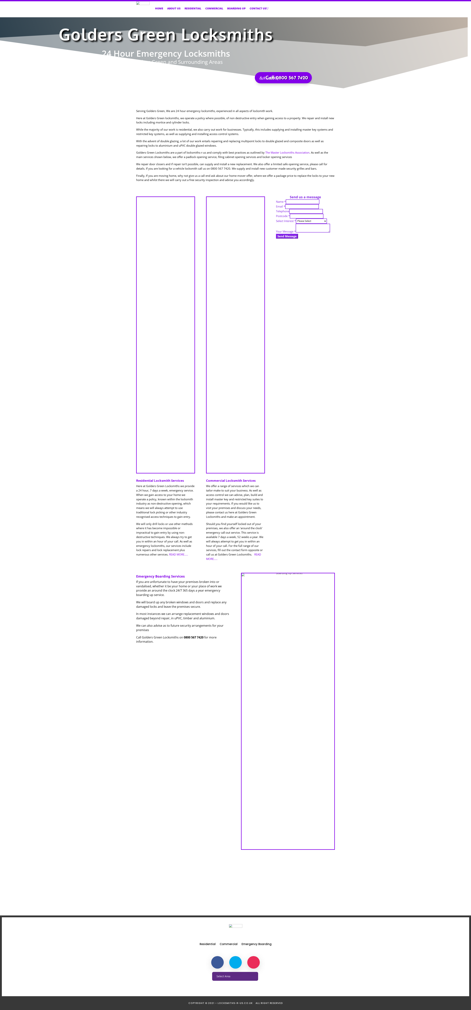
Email (280, 206)
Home (159, 8)
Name (281, 201)
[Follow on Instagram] (253, 962)
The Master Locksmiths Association (287, 152)
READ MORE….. (178, 554)
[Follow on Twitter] (235, 962)
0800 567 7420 (235, 893)
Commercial (214, 8)
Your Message (286, 231)
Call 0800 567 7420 (286, 78)
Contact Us (258, 8)
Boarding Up (236, 8)
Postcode (283, 216)
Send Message (287, 236)
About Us (173, 8)
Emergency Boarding (257, 944)
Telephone (282, 211)
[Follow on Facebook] (217, 962)
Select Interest (286, 221)
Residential (193, 8)
